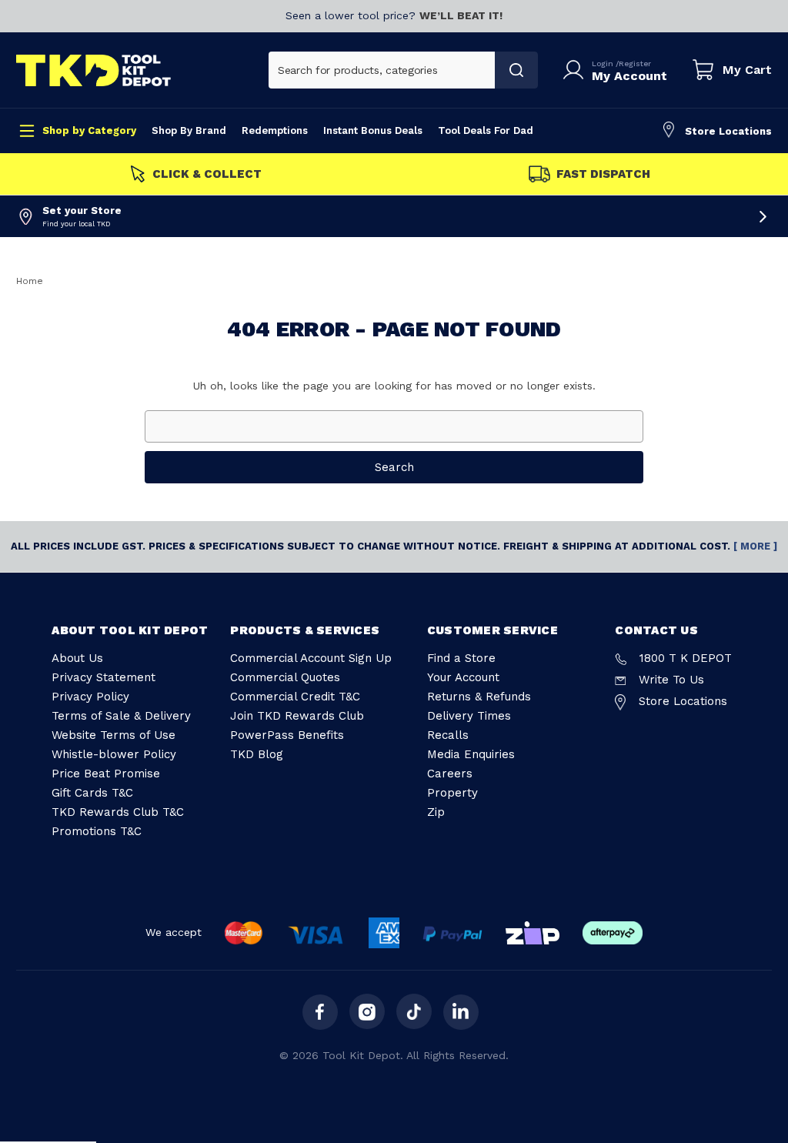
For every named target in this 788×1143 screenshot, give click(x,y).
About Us (77, 658)
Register (635, 63)
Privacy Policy (90, 697)
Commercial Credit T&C (295, 697)
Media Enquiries (471, 754)
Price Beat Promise (106, 773)
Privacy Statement (103, 677)
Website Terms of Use (113, 735)
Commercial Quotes (285, 677)
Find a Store (461, 658)
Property (452, 793)
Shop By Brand (189, 130)
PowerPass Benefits (287, 735)
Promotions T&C (97, 831)
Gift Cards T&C (92, 793)
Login (604, 63)
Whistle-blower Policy (114, 754)
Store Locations (728, 131)
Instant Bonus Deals (372, 130)
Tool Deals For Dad (485, 130)
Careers (449, 773)
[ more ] (755, 546)
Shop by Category (89, 130)
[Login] (576, 70)
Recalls (448, 735)
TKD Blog (256, 754)
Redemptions (275, 130)
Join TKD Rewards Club (297, 716)
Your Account (463, 677)
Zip (436, 812)
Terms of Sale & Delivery (121, 716)
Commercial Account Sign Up (311, 658)
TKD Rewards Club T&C (118, 812)
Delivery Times (469, 716)
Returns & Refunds (479, 697)
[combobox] (382, 70)
